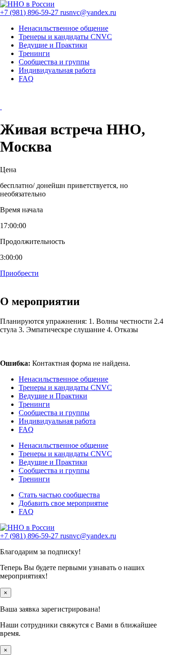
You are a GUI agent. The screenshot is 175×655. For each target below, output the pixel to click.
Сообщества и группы (54, 62)
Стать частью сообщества (59, 495)
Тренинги (34, 53)
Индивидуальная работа (57, 70)
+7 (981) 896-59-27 (30, 12)
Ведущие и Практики (53, 45)
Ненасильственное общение (63, 28)
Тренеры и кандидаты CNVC (65, 37)
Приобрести (19, 273)
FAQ (26, 79)
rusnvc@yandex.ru (88, 12)
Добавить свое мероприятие (63, 503)
